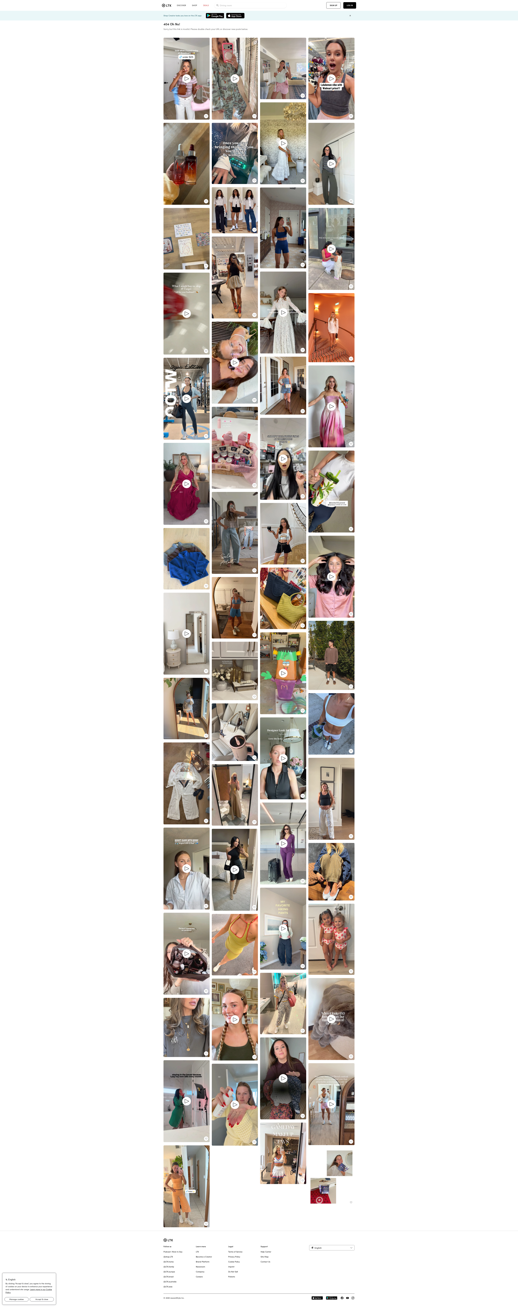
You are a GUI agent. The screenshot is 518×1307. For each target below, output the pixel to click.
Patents (231, 1276)
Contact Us (265, 1262)
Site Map (265, 1257)
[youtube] (347, 1298)
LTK (197, 1252)
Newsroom (200, 1267)
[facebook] (342, 1298)
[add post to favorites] (206, 116)
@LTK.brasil (168, 1276)
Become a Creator (204, 1257)
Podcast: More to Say (172, 1252)
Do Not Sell (233, 1271)
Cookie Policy (234, 1262)
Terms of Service (235, 1252)
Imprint (231, 1267)
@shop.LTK (168, 1257)
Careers (199, 1276)
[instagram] (353, 1298)
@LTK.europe (169, 1271)
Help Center (266, 1252)
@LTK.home (168, 1262)
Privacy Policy (234, 1257)
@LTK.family (168, 1267)
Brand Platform (202, 1262)
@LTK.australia (169, 1281)
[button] (332, 1247)
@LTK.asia (167, 1286)
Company (200, 1271)
